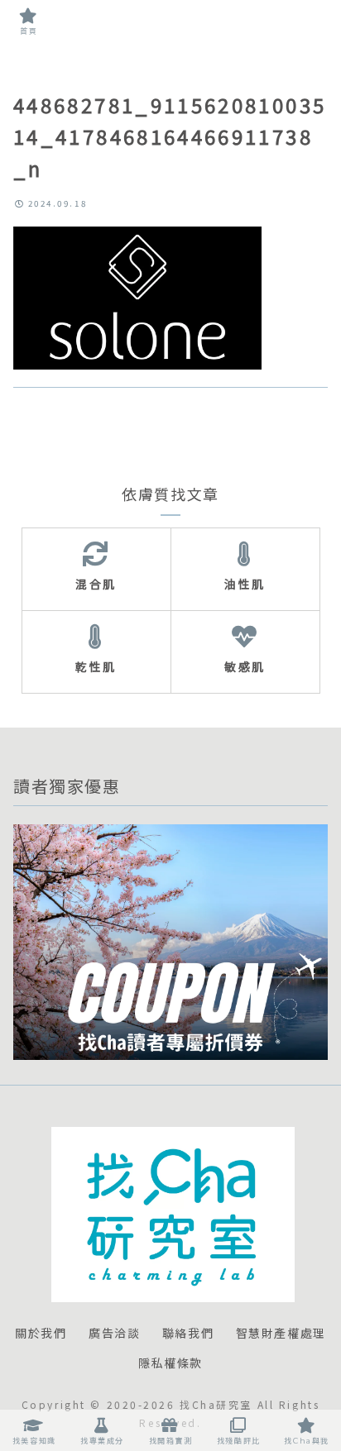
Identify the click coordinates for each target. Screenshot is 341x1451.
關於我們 (40, 1333)
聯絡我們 (188, 1333)
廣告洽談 (114, 1333)
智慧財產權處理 (281, 1333)
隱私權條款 (170, 1363)
